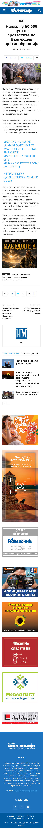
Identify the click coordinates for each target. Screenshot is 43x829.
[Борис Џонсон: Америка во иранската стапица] (8, 395)
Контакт (31, 818)
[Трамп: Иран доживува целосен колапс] (8, 363)
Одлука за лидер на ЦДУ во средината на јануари (32, 310)
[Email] (23, 293)
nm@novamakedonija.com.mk (25, 791)
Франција (15, 274)
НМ (16, 49)
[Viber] (34, 293)
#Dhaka (9, 163)
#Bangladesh (13, 156)
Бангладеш (7, 277)
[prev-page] (3, 403)
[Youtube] (28, 807)
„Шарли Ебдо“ (25, 274)
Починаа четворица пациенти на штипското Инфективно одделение (10, 313)
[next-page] (7, 403)
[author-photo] (21, 339)
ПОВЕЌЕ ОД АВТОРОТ (31, 353)
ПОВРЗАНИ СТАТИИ (10, 353)
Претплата (30, 816)
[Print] (28, 293)
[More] (36, 57)
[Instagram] (21, 807)
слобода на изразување (11, 280)
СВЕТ (21, 21)
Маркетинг (20, 816)
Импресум (10, 816)
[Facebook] (12, 293)
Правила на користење (17, 818)
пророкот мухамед (20, 277)
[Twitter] (17, 293)
